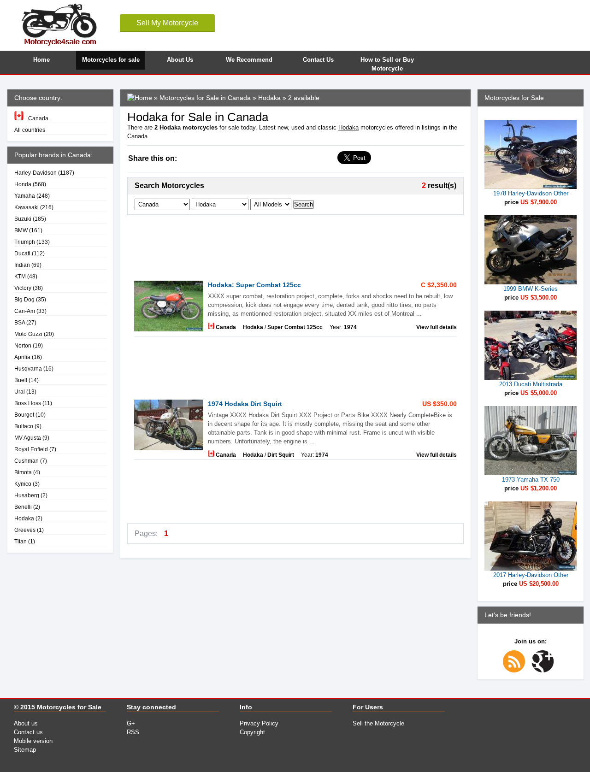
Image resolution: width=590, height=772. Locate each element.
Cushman (26, 461)
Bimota (23, 472)
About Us (180, 59)
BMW (21, 230)
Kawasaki (26, 207)
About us (26, 723)
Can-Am (24, 311)
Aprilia (22, 357)
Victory (22, 288)
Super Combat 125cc (295, 327)
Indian (22, 265)
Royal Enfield (31, 449)
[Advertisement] (295, 244)
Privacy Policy (259, 723)
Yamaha (24, 196)
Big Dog (24, 299)
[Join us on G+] (544, 670)
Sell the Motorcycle (378, 723)
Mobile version (33, 740)
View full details (436, 327)
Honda (22, 184)
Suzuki (22, 219)
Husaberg (26, 495)
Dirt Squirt (280, 455)
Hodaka (24, 518)
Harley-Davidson (35, 173)
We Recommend (249, 59)
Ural (19, 392)
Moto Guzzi (28, 334)
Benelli (23, 507)
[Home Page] (139, 97)
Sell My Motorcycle (167, 23)
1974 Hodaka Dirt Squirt (245, 403)
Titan (20, 541)
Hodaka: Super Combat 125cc (254, 285)
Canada (38, 118)
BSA (19, 322)
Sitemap (25, 749)
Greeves (24, 530)
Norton (22, 345)
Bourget (24, 415)
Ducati (22, 253)
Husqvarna (28, 368)
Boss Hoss (27, 403)
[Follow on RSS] (516, 670)
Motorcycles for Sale (69, 707)
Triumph (24, 242)
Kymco (22, 484)
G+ (131, 723)
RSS (133, 732)
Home (41, 59)
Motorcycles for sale (111, 59)
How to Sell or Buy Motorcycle (387, 63)
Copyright (252, 732)
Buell (20, 380)
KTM (20, 276)
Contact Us (318, 59)
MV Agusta (27, 438)
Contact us (28, 732)
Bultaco (23, 426)
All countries (29, 130)
